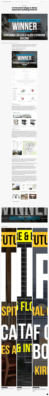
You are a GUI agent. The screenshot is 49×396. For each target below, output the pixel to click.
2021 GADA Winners (19, 387)
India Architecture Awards (6, 1)
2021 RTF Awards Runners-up (36, 387)
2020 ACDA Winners (24, 5)
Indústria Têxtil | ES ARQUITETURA (24, 215)
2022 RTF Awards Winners (4, 387)
